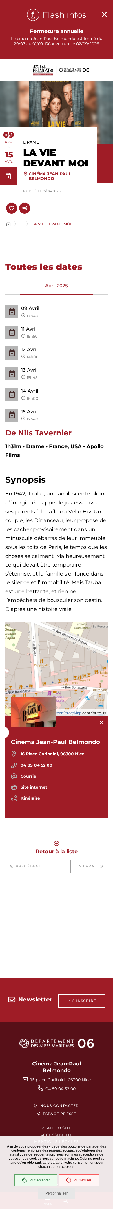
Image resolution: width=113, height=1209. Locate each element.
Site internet (34, 787)
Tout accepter (39, 1180)
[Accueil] (8, 224)
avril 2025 (56, 285)
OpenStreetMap (67, 713)
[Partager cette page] (24, 208)
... (21, 224)
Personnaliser (56, 1193)
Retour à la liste (57, 851)
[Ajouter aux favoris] (11, 208)
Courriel (29, 776)
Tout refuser (82, 1180)
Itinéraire (30, 798)
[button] (56, 112)
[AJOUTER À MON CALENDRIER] (8, 176)
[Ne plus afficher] (104, 14)
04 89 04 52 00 (36, 765)
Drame (31, 142)
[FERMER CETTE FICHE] (101, 722)
